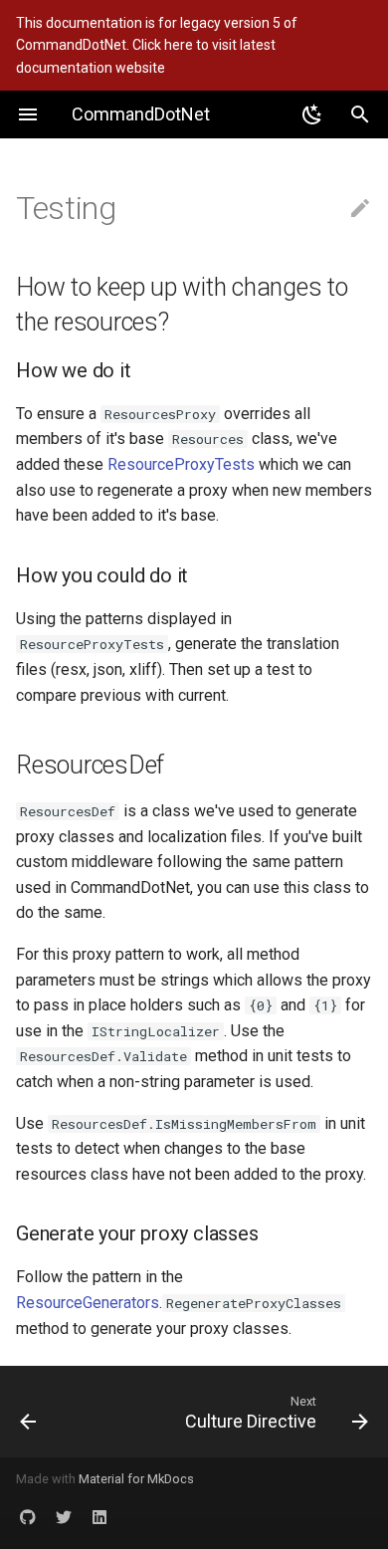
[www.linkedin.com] (99, 1517)
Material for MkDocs (136, 1478)
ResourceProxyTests (181, 464)
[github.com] (28, 1517)
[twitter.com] (64, 1517)
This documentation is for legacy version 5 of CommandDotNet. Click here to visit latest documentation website (156, 45)
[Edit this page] (360, 209)
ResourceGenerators (87, 1302)
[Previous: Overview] (51, 1411)
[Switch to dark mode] (312, 114)
